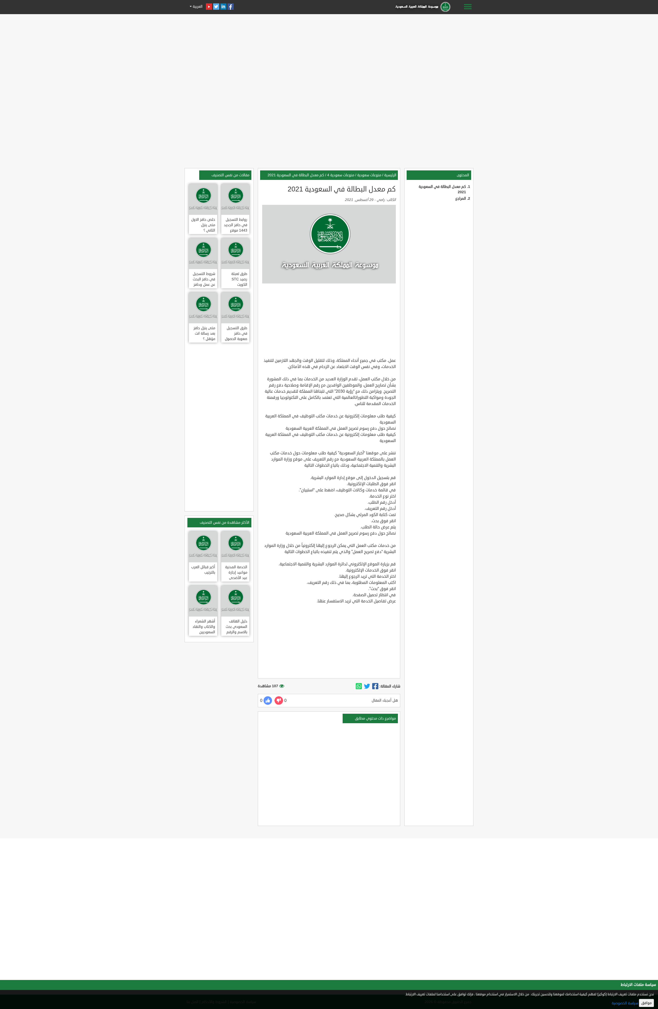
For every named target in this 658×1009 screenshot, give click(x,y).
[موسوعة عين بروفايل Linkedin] (223, 6)
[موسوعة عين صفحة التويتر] (216, 6)
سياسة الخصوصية (625, 1003)
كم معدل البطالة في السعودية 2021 (296, 175)
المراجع (460, 198)
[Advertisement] (329, 52)
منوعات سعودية (369, 175)
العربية (197, 6)
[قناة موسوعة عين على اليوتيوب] (209, 6)
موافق (646, 1003)
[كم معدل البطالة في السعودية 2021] (375, 686)
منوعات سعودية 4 (340, 175)
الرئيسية (390, 175)
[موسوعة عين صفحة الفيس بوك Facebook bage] (230, 6)
